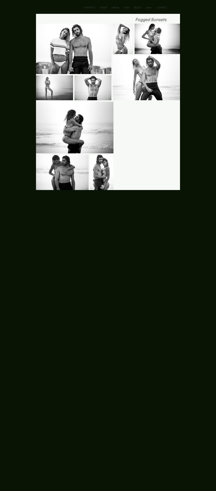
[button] (53, 7)
